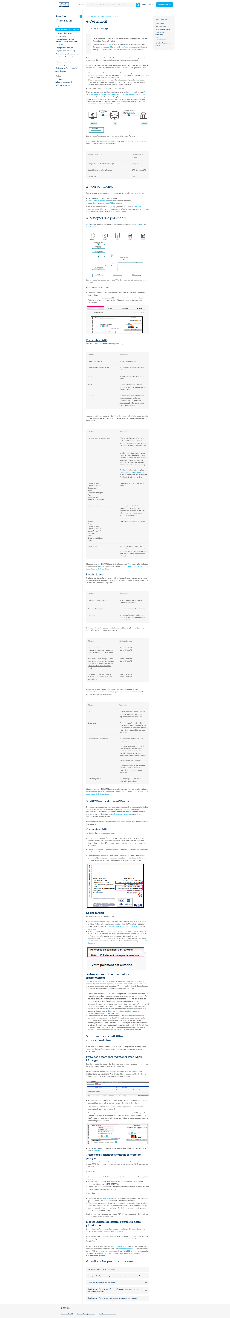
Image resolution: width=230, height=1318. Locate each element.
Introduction (159, 23)
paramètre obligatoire (109, 1251)
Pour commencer (160, 26)
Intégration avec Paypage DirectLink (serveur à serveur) (66, 40)
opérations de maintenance (122, 814)
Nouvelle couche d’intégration (67, 29)
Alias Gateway (60, 71)
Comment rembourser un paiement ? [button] (101, 1282)
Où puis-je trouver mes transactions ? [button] (102, 1269)
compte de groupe (108, 1162)
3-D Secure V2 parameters (65, 57)
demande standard (126, 1249)
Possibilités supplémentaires (130, 472)
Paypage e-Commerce (63, 33)
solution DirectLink (119, 1246)
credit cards (137, 224)
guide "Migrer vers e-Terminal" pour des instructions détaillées (120, 50)
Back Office (107, 1177)
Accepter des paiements (162, 29)
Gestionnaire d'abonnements (66, 68)
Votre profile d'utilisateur (97, 201)
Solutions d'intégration (97, 16)
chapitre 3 (97, 1151)
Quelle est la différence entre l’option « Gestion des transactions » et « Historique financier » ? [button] (113, 1290)
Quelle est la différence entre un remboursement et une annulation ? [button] (113, 1298)
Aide (144, 4)
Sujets (81, 4)
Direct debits (91, 227)
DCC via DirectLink (62, 85)
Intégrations (108, 16)
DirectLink (141, 101)
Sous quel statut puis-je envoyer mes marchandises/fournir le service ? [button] (114, 1276)
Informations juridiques (86, 1314)
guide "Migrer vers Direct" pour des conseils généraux (125, 47)
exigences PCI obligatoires (112, 203)
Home (88, 16)
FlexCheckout (60, 36)
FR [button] (150, 4)
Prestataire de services (107, 1314)
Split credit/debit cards (63, 82)
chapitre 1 (110, 1109)
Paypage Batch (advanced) (65, 51)
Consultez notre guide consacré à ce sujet (123, 843)
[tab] (117, 1269)
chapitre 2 (113, 1189)
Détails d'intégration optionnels (67, 54)
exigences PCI (101, 143)
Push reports (139, 1016)
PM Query (59, 79)
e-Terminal (59, 45)
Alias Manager (60, 65)
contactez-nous (120, 211)
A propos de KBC (67, 1314)
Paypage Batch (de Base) (64, 48)
